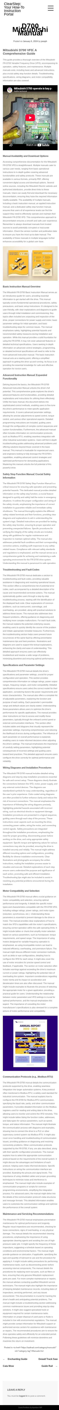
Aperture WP (37, 1408)
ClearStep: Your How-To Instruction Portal (14, 9)
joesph (44, 41)
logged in (23, 1396)
